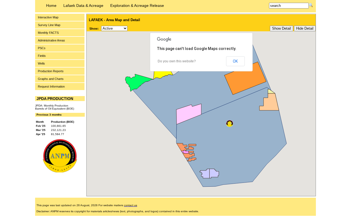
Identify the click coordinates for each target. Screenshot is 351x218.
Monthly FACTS (48, 32)
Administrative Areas (51, 40)
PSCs (42, 48)
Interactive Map (48, 17)
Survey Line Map (49, 25)
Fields (42, 55)
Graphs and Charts (51, 78)
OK (235, 61)
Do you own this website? (177, 61)
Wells (41, 63)
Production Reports (51, 71)
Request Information (51, 86)
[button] (229, 123)
